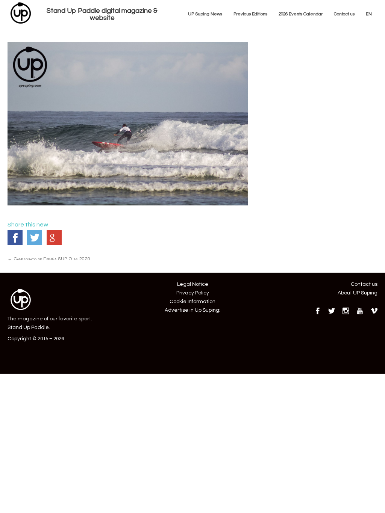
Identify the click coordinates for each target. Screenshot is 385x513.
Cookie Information (192, 301)
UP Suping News (205, 14)
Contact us (344, 14)
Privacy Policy (192, 293)
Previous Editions (250, 14)
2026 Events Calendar (301, 14)
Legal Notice (192, 284)
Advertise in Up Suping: (192, 310)
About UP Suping (357, 293)
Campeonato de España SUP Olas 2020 (49, 258)
